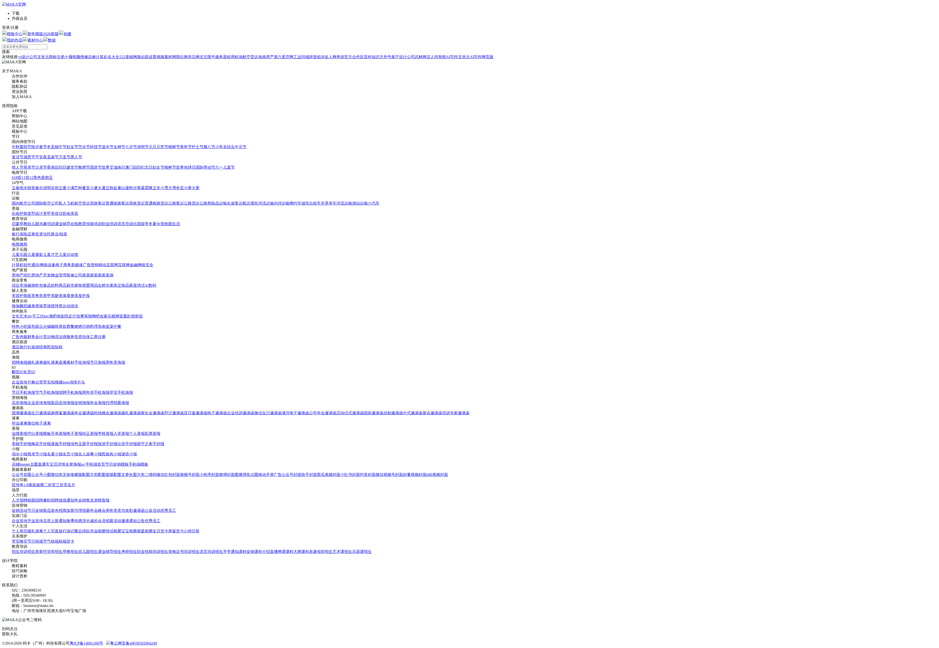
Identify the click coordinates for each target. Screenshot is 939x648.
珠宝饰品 (121, 285)
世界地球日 (186, 167)
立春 (16, 188)
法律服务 (66, 337)
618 (15, 178)
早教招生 (70, 551)
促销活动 (19, 510)
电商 (16, 244)
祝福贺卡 (66, 541)
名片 (71, 485)
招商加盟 (66, 510)
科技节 (96, 147)
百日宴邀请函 (195, 413)
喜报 (106, 500)
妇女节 (72, 147)
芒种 (78, 188)
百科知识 (372, 57)
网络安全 (145, 265)
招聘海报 (19, 362)
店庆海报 (19, 403)
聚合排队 (82, 531)
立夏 (63, 188)
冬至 (51, 147)
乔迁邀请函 (174, 413)
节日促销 (35, 510)
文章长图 (129, 474)
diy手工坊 (35, 316)
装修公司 (74, 275)
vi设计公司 (28, 57)
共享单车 (328, 203)
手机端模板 (138, 464)
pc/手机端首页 (93, 464)
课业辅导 (62, 224)
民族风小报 (111, 454)
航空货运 (82, 203)
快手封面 (309, 474)
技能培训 (94, 224)
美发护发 (82, 296)
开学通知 (231, 551)
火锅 (47, 326)
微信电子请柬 (39, 423)
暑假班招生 (323, 551)
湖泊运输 (360, 203)
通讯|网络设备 (43, 265)
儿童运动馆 (68, 255)
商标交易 (57, 57)
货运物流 (51, 337)
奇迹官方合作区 (350, 57)
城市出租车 (311, 203)
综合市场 (19, 285)
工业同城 (301, 57)
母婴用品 (90, 285)
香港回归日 (57, 167)
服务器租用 (225, 57)
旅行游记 (66, 531)
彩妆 (66, 213)
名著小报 (55, 454)
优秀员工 (168, 510)
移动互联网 (108, 265)
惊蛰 (31, 188)
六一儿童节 (225, 167)
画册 (40, 485)
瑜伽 (16, 306)
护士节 (197, 147)
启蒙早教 (19, 224)
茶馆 (88, 316)
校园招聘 (35, 500)
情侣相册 (113, 531)
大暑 (102, 188)
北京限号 (207, 57)
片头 (81, 382)
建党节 (72, 167)
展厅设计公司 (403, 57)
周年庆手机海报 (96, 392)
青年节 (186, 147)
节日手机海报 (23, 392)
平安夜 (41, 157)
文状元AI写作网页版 (475, 57)
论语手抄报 (127, 444)
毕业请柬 (19, 423)
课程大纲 (293, 551)
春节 (43, 147)
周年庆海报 (115, 362)
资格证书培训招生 (184, 551)
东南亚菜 (105, 326)
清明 (47, 188)
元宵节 (162, 147)
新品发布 (51, 510)
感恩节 (29, 157)
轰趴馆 (129, 316)
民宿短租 (55, 347)
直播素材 (66, 362)
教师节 (84, 167)
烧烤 (78, 326)
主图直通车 (40, 464)
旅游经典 (39, 347)
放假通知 (66, 500)
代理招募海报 (117, 403)
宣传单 (17, 485)
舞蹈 (23, 306)
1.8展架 (29, 485)
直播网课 (278, 551)
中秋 (16, 147)
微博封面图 (229, 474)
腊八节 (209, 147)
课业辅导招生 (109, 551)
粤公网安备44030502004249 (133, 643)
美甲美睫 (51, 296)
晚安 (23, 541)
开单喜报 (59, 433)
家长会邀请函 (152, 413)
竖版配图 (113, 474)
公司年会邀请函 (322, 413)
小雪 (164, 188)
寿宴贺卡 (176, 531)
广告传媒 (19, 337)
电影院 (62, 316)
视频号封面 (190, 474)
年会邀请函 (84, 413)
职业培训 (109, 224)
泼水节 (107, 147)
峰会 (102, 510)
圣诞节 (53, 157)
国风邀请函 (373, 413)
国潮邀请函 (21, 413)
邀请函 (139, 510)
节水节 (84, 147)
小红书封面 (350, 474)
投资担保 (82, 337)
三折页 (61, 485)
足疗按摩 (76, 316)
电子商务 (63, 265)
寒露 (141, 188)
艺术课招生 (342, 551)
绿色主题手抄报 (84, 444)
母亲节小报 (37, 454)
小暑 (94, 188)
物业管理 (59, 275)
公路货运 (192, 203)
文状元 (43, 57)
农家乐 (106, 316)
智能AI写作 (448, 57)
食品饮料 (51, 285)
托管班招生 (53, 551)
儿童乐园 (19, 255)
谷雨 (55, 188)
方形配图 (98, 474)
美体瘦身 (66, 296)
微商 (23, 244)
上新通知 (59, 521)
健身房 (33, 306)
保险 (23, 234)
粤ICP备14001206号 (86, 643)
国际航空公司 (47, 203)
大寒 (196, 188)
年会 (78, 500)
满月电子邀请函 (295, 413)
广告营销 (91, 265)
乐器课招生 (362, 551)
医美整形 (35, 296)
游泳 (74, 306)
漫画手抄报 (60, 444)
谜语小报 (129, 454)
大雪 (172, 188)
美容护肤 (19, 296)
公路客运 (176, 203)
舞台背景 (39, 382)
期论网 (182, 57)
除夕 (35, 147)
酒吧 (53, 316)
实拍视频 (55, 382)
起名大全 (111, 57)
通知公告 (137, 521)
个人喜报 (137, 433)
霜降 (149, 188)
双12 (29, 178)
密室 (139, 316)
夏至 (86, 188)
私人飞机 (66, 203)
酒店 (16, 347)
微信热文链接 (62, 474)
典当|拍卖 (59, 234)
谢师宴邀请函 (62, 413)
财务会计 (35, 337)
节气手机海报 (47, 392)
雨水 (23, 188)
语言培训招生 (211, 551)
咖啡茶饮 (59, 326)
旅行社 (25, 347)
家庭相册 (145, 531)
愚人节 (76, 157)
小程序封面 (209, 474)
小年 (219, 147)
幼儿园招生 (88, 551)
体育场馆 (47, 306)
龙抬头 (229, 147)
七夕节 (131, 147)
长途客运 (235, 203)
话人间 (432, 57)
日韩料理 (90, 326)
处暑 (117, 188)
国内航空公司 (23, 203)
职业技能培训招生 (152, 551)
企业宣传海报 (39, 403)
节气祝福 (51, 541)
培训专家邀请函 (456, 413)
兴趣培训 (47, 224)
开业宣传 (35, 521)
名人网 (330, 57)
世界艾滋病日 (113, 167)
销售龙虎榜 (92, 500)
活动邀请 (121, 521)
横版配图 (82, 474)
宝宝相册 (129, 531)
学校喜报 (105, 433)
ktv (46, 316)
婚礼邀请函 (131, 413)
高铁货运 (137, 203)
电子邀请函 (217, 413)
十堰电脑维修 (76, 57)
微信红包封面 (168, 474)
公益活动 (152, 510)
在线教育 (78, 224)
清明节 (143, 147)
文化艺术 (19, 316)
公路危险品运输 (213, 203)
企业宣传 (19, 521)
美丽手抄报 (21, 444)
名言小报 (70, 454)
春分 (39, 188)
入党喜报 (121, 433)
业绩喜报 (19, 433)
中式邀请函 (413, 413)
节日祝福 (35, 541)
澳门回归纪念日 (139, 167)
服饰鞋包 (35, 285)
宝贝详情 (57, 464)
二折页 (50, 485)
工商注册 (98, 337)
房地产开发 (41, 275)
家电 (78, 285)
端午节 (61, 147)
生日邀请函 (41, 413)
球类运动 (62, 306)
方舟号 (385, 57)
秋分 (133, 188)
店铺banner (21, 464)
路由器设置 (146, 57)
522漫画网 (128, 57)
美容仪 (57, 213)
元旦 (152, 147)
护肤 (23, 213)
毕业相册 (98, 531)
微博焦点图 (248, 474)
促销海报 (82, 403)
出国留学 (141, 224)
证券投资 (35, 234)
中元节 (240, 147)
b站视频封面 (437, 474)
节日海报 (98, 362)
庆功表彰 (125, 510)
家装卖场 (105, 275)
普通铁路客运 (117, 203)
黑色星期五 (43, 178)
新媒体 (77, 265)
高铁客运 (98, 203)
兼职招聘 (51, 500)
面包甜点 (35, 326)
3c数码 (150, 285)
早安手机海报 (121, 392)
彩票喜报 (152, 433)
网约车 (295, 203)
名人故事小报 (90, 454)
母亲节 (29, 167)
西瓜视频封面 (328, 474)
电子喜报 (74, 433)
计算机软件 (21, 265)
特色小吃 (19, 326)
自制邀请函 (393, 413)
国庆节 (96, 167)
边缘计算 (96, 57)
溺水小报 (19, 454)
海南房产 (266, 57)
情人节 (17, 167)
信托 (47, 234)
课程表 (307, 551)
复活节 (17, 157)
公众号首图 (21, 474)
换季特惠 (74, 521)
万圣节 (64, 157)
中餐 (117, 326)
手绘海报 (82, 362)
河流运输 (266, 203)
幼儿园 (33, 224)
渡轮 (254, 203)
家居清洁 (137, 285)
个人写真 (51, 531)
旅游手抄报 (107, 444)
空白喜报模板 (39, 433)
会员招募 (105, 521)
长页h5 (29, 372)
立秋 (109, 188)
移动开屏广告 (270, 474)
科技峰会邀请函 (107, 413)
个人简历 (19, 531)
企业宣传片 (21, 382)
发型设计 (35, 213)
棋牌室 (117, 316)
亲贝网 (194, 57)
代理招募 (82, 510)
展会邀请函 (432, 413)
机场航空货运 (246, 57)
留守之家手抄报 (150, 444)
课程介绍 (262, 551)
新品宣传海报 (62, 403)
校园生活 (172, 224)
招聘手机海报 (70, 392)
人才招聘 (19, 500)
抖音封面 (368, 474)
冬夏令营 (156, 224)
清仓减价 (90, 521)
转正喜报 (90, 433)
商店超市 (66, 285)
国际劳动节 (205, 167)
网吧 (96, 316)
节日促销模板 (117, 464)
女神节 (119, 147)
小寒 (188, 188)
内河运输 (282, 203)
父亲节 (41, 167)
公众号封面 (291, 474)
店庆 (47, 521)
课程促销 (246, 551)
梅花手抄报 (41, 444)
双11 (21, 178)
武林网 (420, 57)
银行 (16, 234)
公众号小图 (41, 474)
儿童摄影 (35, 255)
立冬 (156, 188)
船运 (246, 203)
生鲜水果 (105, 285)
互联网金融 (128, 265)
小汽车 (374, 203)
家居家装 (90, 275)
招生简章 (35, 551)
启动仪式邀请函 (350, 413)
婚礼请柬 (35, 362)
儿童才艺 (51, 255)
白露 (125, 188)
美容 (74, 213)
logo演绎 (70, 382)
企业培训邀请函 (240, 413)
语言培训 (125, 224)
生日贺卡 (160, 531)
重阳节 (25, 147)
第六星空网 (283, 57)
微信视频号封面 (389, 474)
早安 (16, 541)
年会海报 (98, 403)
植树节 (174, 147)
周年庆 (111, 510)
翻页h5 (17, 372)
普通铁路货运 (156, 203)
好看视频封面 (414, 474)
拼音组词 (317, 57)
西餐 (70, 326)
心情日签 (192, 531)
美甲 (47, 213)
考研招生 (129, 551)
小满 (70, 188)
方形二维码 (146, 474)
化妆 (16, 213)
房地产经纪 (21, 275)
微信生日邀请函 (268, 413)
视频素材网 (166, 57)
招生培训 (19, 551)
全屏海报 (73, 464)
